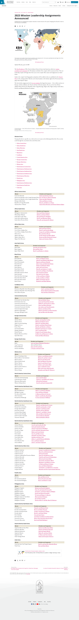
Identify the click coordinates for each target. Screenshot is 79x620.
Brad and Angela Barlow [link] (44, 531)
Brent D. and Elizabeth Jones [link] (46, 452)
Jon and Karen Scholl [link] (40, 498)
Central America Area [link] (22, 157)
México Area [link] (20, 164)
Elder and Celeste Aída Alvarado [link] (46, 368)
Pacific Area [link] (20, 178)
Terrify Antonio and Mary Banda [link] (47, 235)
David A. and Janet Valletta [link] (43, 214)
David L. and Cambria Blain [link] (44, 365)
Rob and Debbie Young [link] (44, 300)
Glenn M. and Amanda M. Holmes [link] (45, 220)
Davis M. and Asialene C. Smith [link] (43, 269)
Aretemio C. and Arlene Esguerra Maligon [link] (45, 491)
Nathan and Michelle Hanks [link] (43, 265)
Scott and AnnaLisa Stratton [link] (38, 427)
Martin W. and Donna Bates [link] (42, 323)
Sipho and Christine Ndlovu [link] (46, 239)
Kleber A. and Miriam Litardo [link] (45, 356)
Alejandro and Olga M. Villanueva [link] (46, 370)
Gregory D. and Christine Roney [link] (43, 332)
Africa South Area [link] (21, 145)
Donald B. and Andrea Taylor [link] (39, 435)
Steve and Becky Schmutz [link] (38, 440)
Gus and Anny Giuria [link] (39, 515)
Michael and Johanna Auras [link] (42, 321)
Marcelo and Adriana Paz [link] (44, 359)
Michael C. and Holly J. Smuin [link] (43, 412)
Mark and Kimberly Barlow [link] (42, 417)
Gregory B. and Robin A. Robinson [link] (47, 232)
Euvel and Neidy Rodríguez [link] (40, 520)
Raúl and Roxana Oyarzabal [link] (44, 361)
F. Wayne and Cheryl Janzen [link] (45, 535)
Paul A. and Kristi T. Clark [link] (44, 480)
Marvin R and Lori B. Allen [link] (44, 478)
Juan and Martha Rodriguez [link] (45, 466)
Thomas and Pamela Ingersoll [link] (46, 529)
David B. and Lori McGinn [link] (42, 410)
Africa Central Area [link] (21, 143)
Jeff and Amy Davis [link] (43, 453)
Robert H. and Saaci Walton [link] (45, 533)
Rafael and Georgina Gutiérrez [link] (46, 536)
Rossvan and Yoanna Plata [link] (45, 309)
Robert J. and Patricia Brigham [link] (43, 390)
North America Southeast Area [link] (24, 171)
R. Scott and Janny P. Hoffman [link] (43, 397)
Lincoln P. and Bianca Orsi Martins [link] (44, 271)
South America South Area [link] (23, 185)
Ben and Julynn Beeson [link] (44, 233)
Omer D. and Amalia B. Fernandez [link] (43, 490)
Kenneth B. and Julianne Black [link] (46, 460)
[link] (39, 553)
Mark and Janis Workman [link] (41, 497)
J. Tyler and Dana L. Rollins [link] (43, 276)
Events (60, 5)
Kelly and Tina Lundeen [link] (45, 228)
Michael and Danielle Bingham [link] (42, 488)
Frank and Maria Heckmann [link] (42, 335)
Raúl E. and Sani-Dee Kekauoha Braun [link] (47, 544)
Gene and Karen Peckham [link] (42, 392)
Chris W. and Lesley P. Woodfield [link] (39, 428)
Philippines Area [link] (21, 180)
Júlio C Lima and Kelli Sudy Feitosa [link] (44, 264)
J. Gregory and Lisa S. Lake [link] (37, 348)
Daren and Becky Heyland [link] (45, 305)
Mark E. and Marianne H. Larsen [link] (44, 405)
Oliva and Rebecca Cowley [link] (45, 201)
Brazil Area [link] (19, 152)
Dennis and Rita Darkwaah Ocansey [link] (47, 237)
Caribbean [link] (19, 155)
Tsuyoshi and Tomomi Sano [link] (39, 247)
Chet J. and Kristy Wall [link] (40, 330)
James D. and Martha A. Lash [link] (46, 455)
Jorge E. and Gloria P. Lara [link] (44, 363)
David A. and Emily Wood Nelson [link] (43, 325)
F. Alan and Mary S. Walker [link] (43, 278)
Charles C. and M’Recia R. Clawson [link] (44, 379)
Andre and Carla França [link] (42, 267)
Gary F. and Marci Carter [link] (38, 434)
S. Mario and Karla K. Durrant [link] (43, 394)
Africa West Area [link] (21, 148)
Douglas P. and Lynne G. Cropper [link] (43, 328)
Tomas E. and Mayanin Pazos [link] (41, 508)
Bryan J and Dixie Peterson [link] (40, 509)
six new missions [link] (36, 83)
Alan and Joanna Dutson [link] (42, 272)
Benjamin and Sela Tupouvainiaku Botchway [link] (49, 469)
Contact (63, 5)
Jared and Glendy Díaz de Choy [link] (46, 302)
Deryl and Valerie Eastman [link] (43, 213)
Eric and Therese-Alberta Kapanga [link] (47, 197)
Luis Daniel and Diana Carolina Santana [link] (43, 516)
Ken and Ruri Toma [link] (38, 249)
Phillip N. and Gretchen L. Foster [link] (47, 303)
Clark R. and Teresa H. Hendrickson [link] (48, 457)
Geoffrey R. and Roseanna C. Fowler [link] (44, 334)
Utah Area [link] (19, 187)
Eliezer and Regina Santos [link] (42, 258)
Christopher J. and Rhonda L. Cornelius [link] (48, 467)
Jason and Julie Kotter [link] (41, 377)
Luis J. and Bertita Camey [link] (44, 366)
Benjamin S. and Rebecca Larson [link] (47, 462)
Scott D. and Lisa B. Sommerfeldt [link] (44, 383)
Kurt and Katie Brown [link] (43, 546)
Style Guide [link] (28, 573)
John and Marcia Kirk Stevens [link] (43, 414)
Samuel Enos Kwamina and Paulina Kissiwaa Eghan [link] (51, 204)
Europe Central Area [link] (22, 159)
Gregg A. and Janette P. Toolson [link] (41, 511)
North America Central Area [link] (24, 166)
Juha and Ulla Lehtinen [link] (36, 346)
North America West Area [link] (23, 176)
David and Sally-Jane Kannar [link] (46, 195)
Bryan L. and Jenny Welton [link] (40, 513)
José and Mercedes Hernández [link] (46, 312)
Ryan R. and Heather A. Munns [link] (43, 327)
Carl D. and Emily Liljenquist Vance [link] (40, 430)
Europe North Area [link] (21, 162)
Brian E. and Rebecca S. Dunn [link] (46, 202)
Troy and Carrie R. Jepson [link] (42, 274)
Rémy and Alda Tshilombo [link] (45, 199)
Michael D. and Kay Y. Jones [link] (45, 358)
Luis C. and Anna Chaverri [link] (47, 289)
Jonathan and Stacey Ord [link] (38, 437)
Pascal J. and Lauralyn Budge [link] (46, 230)
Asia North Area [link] (21, 150)
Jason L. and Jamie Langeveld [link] (39, 442)
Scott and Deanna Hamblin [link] (42, 415)
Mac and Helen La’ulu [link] (43, 477)
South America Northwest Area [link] (24, 183)
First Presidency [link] (20, 69)
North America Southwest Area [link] (24, 173)
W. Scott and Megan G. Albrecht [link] (43, 495)
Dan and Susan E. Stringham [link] (44, 216)
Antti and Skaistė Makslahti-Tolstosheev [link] (40, 343)
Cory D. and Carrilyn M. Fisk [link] (39, 425)
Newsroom (4, 5)
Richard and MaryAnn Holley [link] (46, 528)
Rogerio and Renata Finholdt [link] (43, 262)
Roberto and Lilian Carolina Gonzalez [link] (48, 310)
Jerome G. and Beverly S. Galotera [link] (47, 450)
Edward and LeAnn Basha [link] (45, 459)
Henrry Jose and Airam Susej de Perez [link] (43, 518)
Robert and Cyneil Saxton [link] (38, 432)
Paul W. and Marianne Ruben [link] (44, 218)
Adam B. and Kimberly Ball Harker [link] (44, 260)
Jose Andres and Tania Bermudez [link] (46, 307)
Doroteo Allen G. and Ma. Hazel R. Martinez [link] (46, 500)
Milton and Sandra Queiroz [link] (42, 279)
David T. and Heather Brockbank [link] (43, 396)
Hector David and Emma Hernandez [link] (50, 290)
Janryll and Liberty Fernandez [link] (42, 493)
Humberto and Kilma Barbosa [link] (43, 281)
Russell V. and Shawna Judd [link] (43, 408)
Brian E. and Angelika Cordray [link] (42, 320)
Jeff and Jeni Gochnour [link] (41, 381)
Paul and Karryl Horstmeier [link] (48, 292)
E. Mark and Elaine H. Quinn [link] (46, 464)
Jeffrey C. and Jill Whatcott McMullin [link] (41, 439)
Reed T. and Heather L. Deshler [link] (40, 251)
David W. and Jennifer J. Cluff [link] (43, 407)
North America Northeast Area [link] (24, 169)
